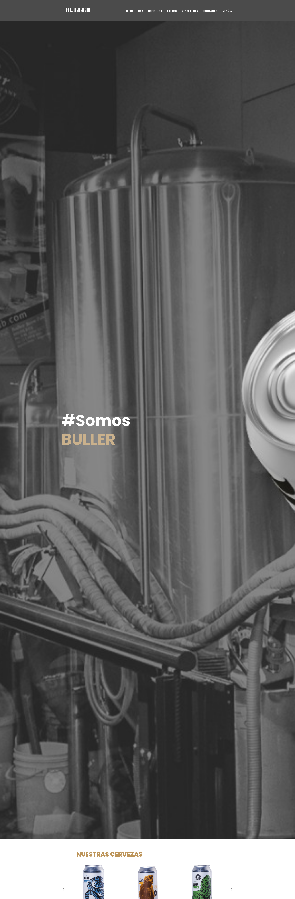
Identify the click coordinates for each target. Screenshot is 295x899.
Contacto (210, 11)
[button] (63, 889)
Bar (140, 11)
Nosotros (155, 11)
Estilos (172, 11)
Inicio (129, 11)
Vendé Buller (190, 11)
